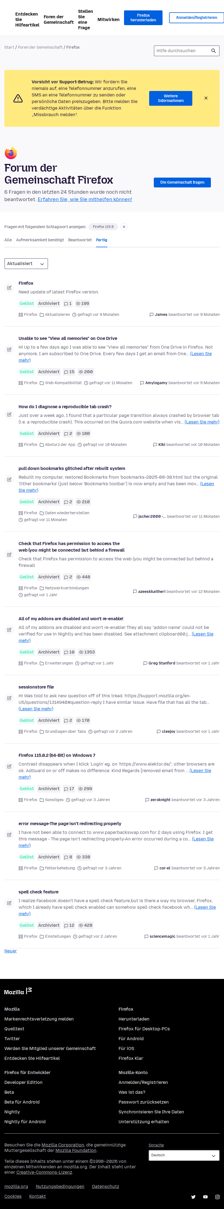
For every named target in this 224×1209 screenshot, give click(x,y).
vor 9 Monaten (206, 314)
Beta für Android (22, 1102)
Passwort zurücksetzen (144, 1102)
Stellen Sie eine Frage (85, 19)
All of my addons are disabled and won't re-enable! (71, 618)
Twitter (12, 1038)
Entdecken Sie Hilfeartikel (27, 19)
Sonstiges (54, 800)
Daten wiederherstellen (67, 513)
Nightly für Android (25, 1121)
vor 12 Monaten (205, 591)
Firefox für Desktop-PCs (144, 1028)
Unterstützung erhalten (144, 1121)
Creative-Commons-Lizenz (44, 1172)
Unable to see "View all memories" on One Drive (68, 338)
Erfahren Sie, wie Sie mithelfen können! (85, 199)
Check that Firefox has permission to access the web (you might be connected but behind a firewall (72, 547)
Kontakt (37, 1196)
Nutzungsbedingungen (60, 1186)
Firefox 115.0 (103, 227)
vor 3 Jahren (208, 800)
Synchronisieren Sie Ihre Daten (151, 1111)
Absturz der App (60, 444)
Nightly (12, 1111)
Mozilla (18, 992)
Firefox (26, 283)
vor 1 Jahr (210, 663)
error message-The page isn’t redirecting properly (70, 823)
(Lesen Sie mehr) (202, 422)
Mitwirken (109, 19)
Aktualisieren (57, 314)
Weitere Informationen (171, 98)
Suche (213, 50)
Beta (9, 1092)
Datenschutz (105, 1186)
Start (9, 47)
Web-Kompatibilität (63, 383)
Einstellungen (58, 936)
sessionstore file (36, 687)
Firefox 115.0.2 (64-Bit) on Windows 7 (57, 755)
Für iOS (126, 1048)
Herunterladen (134, 1019)
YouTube (205, 1197)
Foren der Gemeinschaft (59, 19)
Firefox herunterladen (143, 18)
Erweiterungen (59, 663)
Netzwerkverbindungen (67, 588)
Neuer (10, 951)
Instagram (217, 1197)
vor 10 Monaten (205, 444)
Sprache (156, 1145)
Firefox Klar (131, 1058)
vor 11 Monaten (206, 516)
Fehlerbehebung (60, 868)
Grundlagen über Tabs (65, 731)
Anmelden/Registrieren (143, 1082)
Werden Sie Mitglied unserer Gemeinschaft (50, 1048)
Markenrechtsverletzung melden (39, 1019)
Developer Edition (23, 1082)
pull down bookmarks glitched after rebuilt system (72, 468)
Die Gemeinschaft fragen (182, 182)
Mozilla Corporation (63, 1145)
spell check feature (38, 892)
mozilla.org (16, 1186)
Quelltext (14, 1028)
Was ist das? (132, 1092)
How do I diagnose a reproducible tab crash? (65, 406)
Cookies (13, 1196)
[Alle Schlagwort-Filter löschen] (124, 227)
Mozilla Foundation (75, 1150)
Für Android (131, 1038)
